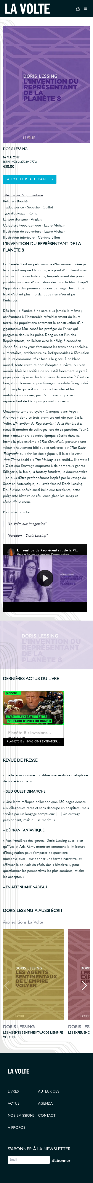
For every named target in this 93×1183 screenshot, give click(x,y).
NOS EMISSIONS (21, 1116)
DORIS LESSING (15, 149)
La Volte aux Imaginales (27, 524)
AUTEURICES (48, 1091)
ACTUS (13, 1103)
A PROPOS (16, 1128)
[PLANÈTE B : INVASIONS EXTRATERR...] (33, 708)
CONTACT (46, 1116)
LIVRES (13, 1091)
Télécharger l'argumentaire (23, 195)
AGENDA (45, 1103)
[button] (84, 985)
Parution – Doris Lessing (27, 535)
